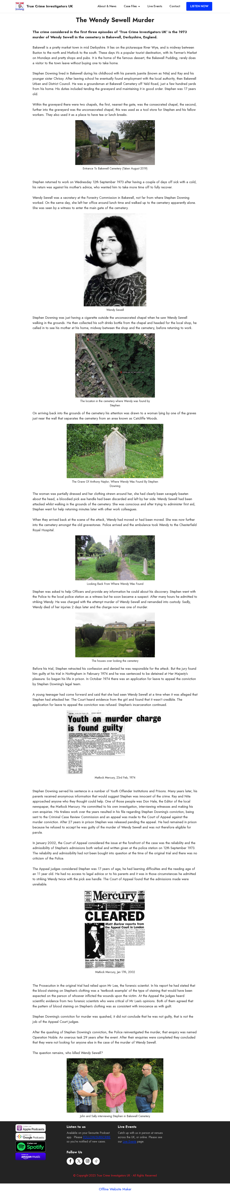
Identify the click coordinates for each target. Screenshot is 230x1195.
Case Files (130, 6)
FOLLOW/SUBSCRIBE (97, 1137)
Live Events (155, 6)
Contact (174, 6)
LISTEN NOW (199, 6)
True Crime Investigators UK (49, 6)
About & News (107, 6)
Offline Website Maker (115, 1189)
